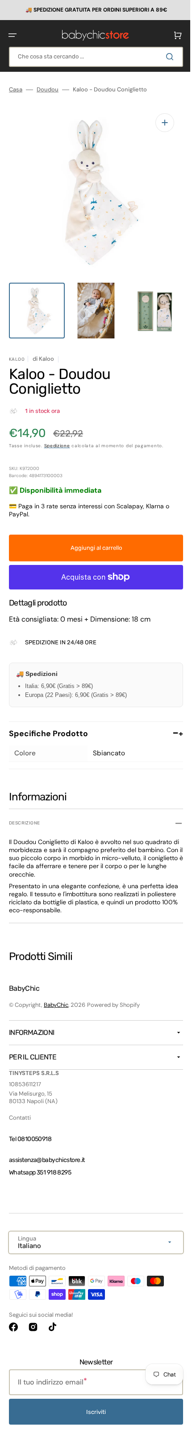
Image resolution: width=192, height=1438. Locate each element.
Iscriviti (93, 1412)
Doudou (47, 89)
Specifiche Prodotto (92, 724)
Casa (15, 89)
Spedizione (57, 437)
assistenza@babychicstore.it (47, 1160)
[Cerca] (164, 56)
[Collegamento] (92, 10)
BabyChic (56, 1005)
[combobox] (92, 56)
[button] (12, 35)
